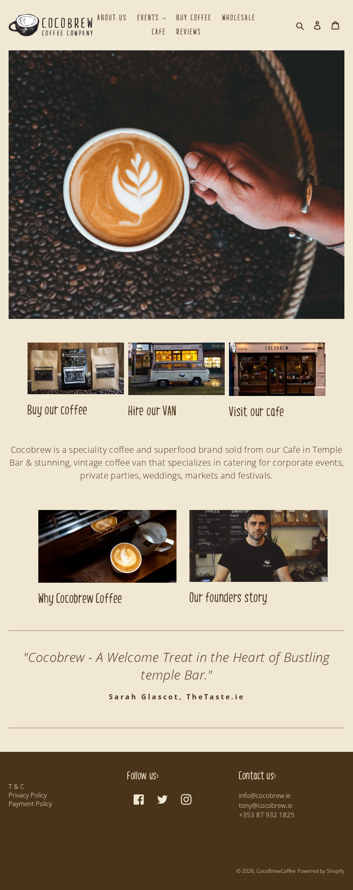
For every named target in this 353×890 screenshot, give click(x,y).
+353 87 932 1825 (266, 814)
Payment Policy (30, 803)
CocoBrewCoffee (276, 871)
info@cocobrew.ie (265, 795)
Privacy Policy (28, 795)
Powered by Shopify (320, 871)
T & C (16, 786)
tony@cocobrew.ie (265, 805)
